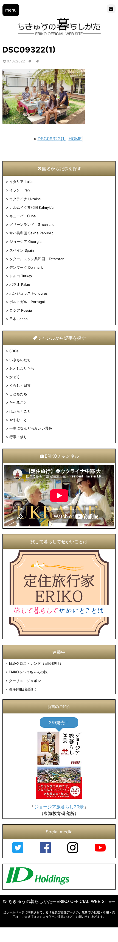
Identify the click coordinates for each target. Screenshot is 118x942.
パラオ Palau (19, 284)
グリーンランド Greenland (32, 225)
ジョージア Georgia (25, 242)
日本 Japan (18, 319)
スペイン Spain (21, 250)
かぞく (14, 377)
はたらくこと (20, 411)
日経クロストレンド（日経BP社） (36, 663)
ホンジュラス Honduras (28, 293)
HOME (75, 138)
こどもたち (18, 394)
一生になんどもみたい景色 (30, 428)
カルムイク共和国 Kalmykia (31, 207)
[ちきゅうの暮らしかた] (59, 35)
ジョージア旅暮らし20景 (59, 806)
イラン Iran (19, 190)
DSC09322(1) (52, 138)
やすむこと (18, 420)
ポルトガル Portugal (27, 302)
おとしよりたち (21, 368)
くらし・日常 (20, 385)
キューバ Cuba (22, 216)
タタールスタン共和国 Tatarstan (36, 259)
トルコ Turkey (20, 276)
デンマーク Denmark (26, 267)
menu (10, 10)
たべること (18, 402)
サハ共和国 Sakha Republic (31, 233)
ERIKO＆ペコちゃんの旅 (28, 672)
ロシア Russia (20, 310)
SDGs (14, 351)
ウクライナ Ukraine (25, 199)
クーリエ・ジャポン (25, 681)
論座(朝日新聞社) (22, 689)
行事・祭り (18, 437)
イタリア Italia (20, 182)
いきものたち (20, 360)
